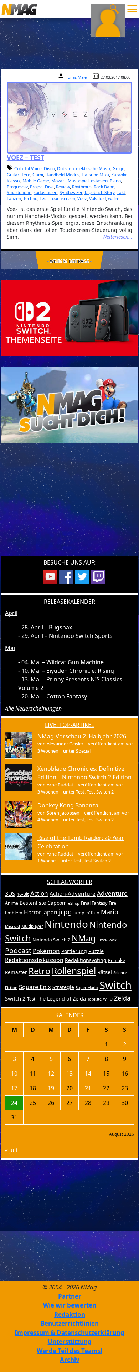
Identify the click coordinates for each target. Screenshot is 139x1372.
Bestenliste (33, 902)
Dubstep (65, 169)
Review (63, 187)
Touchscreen (62, 199)
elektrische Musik (93, 169)
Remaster (16, 972)
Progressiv (17, 187)
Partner (69, 1296)
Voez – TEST (25, 157)
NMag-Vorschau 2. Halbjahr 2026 (81, 736)
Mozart (58, 181)
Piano (115, 181)
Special (83, 751)
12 (51, 1073)
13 (69, 1073)
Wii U (108, 999)
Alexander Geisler (65, 743)
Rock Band (104, 187)
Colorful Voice (28, 169)
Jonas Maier (77, 77)
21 (88, 1088)
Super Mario (87, 987)
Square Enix (35, 987)
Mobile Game (35, 181)
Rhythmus (82, 187)
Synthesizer (71, 192)
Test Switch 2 (100, 792)
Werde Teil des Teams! (69, 1351)
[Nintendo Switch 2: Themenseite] (69, 317)
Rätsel (104, 972)
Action (39, 893)
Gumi (37, 175)
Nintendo (66, 924)
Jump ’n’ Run (86, 913)
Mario (109, 912)
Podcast (18, 950)
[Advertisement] (69, 504)
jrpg (65, 911)
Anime (11, 903)
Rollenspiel (74, 971)
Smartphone (19, 192)
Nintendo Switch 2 (51, 940)
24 (14, 1103)
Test (44, 199)
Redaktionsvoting (86, 960)
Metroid (12, 926)
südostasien (45, 192)
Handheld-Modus (62, 175)
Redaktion (69, 1314)
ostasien (99, 181)
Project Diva (42, 187)
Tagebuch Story (99, 192)
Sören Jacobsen (63, 813)
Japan (49, 912)
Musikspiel (78, 181)
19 (51, 1088)
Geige (118, 169)
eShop (73, 903)
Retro (39, 971)
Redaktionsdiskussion (34, 960)
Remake (116, 960)
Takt (121, 192)
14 (88, 1073)
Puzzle (96, 951)
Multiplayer (32, 926)
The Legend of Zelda (61, 998)
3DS (10, 894)
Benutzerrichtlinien (70, 1323)
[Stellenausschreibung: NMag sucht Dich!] (69, 405)
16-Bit (23, 894)
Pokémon (46, 951)
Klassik (13, 181)
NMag (84, 938)
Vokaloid (97, 199)
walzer (114, 199)
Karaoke (119, 175)
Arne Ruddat (60, 784)
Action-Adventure (73, 894)
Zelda (122, 998)
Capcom (57, 902)
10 (14, 1073)
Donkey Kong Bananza (67, 805)
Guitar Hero (18, 175)
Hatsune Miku (95, 175)
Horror (32, 912)
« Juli (11, 1150)
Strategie (63, 987)
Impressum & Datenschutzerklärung (69, 1333)
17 (14, 1088)
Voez (82, 199)
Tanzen (14, 199)
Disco (49, 169)
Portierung (74, 951)
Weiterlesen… (117, 236)
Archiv (69, 1360)
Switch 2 (15, 998)
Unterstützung (70, 1341)
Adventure (112, 893)
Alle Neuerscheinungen (33, 708)
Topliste (94, 999)
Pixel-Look (107, 939)
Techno (30, 199)
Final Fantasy (94, 903)
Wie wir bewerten (69, 1305)
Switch (115, 985)
